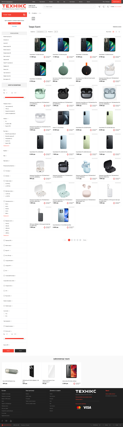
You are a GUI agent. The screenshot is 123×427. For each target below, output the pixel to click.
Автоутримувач (8, 138)
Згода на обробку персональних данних (84, 397)
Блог (64, 1)
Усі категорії (4, 413)
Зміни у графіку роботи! (110, 393)
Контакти (80, 1)
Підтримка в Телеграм (25, 425)
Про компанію (42, 1)
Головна (33, 1)
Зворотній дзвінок (116, 1)
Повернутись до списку (117, 26)
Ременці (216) (5, 69)
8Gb (6, 204)
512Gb (7, 223)
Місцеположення (9, 1)
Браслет (7, 143)
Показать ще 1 (6, 215)
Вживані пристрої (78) (7, 46)
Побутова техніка (5, 406)
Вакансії (88, 1)
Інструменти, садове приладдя (7, 410)
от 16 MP (7, 196)
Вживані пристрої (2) (6, 49)
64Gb (6, 230)
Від (4, 92)
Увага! (107, 390)
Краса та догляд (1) (6, 56)
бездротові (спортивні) (10, 111)
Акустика (7, 141)
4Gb (6, 208)
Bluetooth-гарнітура (9, 136)
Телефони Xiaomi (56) (7, 76)
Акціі (58, 1)
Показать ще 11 (6, 145)
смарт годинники (9, 106)
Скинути (20, 350)
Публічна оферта (79, 399)
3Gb (6, 211)
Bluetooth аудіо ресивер (10, 133)
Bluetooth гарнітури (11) (7, 36)
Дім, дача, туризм (5, 408)
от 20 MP (7, 186)
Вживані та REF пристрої (6, 398)
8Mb (6, 213)
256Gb (7, 226)
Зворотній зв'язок (7, 425)
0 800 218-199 (32, 5)
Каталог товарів (7, 14)
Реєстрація (108, 1)
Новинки (27, 393)
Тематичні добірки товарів (30, 403)
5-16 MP (7, 193)
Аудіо (3, 401)
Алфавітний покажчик (5, 415)
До (12, 92)
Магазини (51, 1)
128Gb (7, 228)
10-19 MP (7, 183)
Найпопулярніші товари (61, 359)
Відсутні (7, 126)
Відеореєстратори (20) (7, 53)
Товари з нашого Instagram (30, 401)
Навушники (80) (6, 59)
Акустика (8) (5, 43)
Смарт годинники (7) (6, 72)
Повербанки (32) (6, 66)
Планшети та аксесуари (6, 396)
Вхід (104, 1)
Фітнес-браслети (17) (6, 79)
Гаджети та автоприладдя (6, 403)
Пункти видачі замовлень (81, 403)
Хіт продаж (28, 398)
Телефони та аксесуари (6, 393)
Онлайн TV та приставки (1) (8, 62)
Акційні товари (28, 396)
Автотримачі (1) (6, 39)
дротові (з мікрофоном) (10, 113)
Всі (6, 121)
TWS (7, 108)
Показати (8, 350)
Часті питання (72, 1)
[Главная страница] (29, 13)
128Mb (7, 233)
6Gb (6, 206)
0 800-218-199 (16, 425)
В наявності (8, 123)
